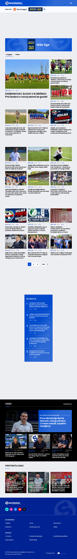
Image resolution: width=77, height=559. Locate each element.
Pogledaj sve (67, 404)
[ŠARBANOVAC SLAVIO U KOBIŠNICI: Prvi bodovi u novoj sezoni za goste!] (27, 74)
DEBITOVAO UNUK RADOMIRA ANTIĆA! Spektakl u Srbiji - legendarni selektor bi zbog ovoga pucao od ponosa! (15, 255)
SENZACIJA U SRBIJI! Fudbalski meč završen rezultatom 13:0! (61, 253)
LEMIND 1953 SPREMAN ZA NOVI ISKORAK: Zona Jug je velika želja (38, 167)
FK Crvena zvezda (10, 478)
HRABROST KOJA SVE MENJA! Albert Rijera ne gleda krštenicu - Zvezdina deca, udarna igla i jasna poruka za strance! (15, 486)
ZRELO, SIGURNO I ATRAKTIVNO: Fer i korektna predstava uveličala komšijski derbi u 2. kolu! (60, 229)
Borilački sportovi (32, 450)
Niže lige (8, 90)
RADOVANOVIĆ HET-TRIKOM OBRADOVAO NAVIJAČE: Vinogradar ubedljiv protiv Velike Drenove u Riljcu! (38, 130)
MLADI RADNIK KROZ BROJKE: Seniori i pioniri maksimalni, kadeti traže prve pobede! (60, 105)
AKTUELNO (55, 479)
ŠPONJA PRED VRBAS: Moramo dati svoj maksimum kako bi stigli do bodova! (15, 167)
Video (17, 54)
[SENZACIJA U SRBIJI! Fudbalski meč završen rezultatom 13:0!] (61, 241)
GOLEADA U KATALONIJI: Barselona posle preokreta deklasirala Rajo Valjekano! (38, 305)
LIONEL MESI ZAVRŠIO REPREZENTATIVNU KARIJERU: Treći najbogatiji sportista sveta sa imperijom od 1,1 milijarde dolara (38, 486)
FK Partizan (9, 450)
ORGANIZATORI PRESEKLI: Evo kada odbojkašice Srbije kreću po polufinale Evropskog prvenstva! (39, 340)
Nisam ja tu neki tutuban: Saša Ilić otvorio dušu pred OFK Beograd (14, 454)
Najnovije (8, 9)
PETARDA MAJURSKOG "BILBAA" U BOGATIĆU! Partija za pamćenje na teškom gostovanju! (61, 80)
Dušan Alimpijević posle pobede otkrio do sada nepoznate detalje (60, 455)
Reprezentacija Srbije (57, 450)
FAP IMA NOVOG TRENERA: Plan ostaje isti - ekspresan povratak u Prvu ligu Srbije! (60, 167)
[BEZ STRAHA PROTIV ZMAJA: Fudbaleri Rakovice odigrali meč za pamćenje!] (38, 241)
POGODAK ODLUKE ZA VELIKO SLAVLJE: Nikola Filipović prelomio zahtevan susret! (15, 228)
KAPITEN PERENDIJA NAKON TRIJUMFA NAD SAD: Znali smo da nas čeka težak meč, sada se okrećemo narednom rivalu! (15, 193)
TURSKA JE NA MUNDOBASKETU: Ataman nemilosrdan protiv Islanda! (39, 316)
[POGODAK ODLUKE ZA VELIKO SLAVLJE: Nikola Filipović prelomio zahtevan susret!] (15, 215)
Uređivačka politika (60, 536)
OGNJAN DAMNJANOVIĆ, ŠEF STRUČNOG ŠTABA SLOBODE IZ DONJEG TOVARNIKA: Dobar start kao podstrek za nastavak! (15, 131)
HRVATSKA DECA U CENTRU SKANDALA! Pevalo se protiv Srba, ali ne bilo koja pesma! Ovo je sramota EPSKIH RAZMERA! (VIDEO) (60, 486)
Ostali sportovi (34, 527)
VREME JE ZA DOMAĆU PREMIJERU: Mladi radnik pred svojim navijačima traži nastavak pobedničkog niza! (61, 130)
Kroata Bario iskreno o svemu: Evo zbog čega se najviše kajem (39, 455)
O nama (8, 536)
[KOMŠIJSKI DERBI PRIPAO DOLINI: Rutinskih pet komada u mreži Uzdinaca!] (38, 178)
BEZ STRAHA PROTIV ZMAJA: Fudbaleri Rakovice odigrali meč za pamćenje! (37, 254)
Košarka (8, 527)
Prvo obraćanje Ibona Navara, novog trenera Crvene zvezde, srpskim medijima (53, 422)
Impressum (9, 540)
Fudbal (7, 523)
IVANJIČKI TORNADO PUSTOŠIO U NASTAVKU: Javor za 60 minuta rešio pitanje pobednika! (61, 192)
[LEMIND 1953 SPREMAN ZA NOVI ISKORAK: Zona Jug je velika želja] (38, 154)
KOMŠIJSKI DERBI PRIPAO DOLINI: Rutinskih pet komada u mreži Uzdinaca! (38, 191)
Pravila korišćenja (35, 536)
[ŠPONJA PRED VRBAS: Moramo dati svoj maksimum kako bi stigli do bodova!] (15, 154)
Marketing (33, 540)
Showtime (57, 523)
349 (43, 264)
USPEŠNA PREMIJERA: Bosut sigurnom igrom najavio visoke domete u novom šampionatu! (37, 229)
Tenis (31, 523)
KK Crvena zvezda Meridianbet (50, 415)
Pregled (9, 54)
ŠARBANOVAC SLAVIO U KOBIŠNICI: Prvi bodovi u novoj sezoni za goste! (26, 95)
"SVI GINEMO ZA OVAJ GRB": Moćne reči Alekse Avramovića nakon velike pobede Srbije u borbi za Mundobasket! (39, 328)
